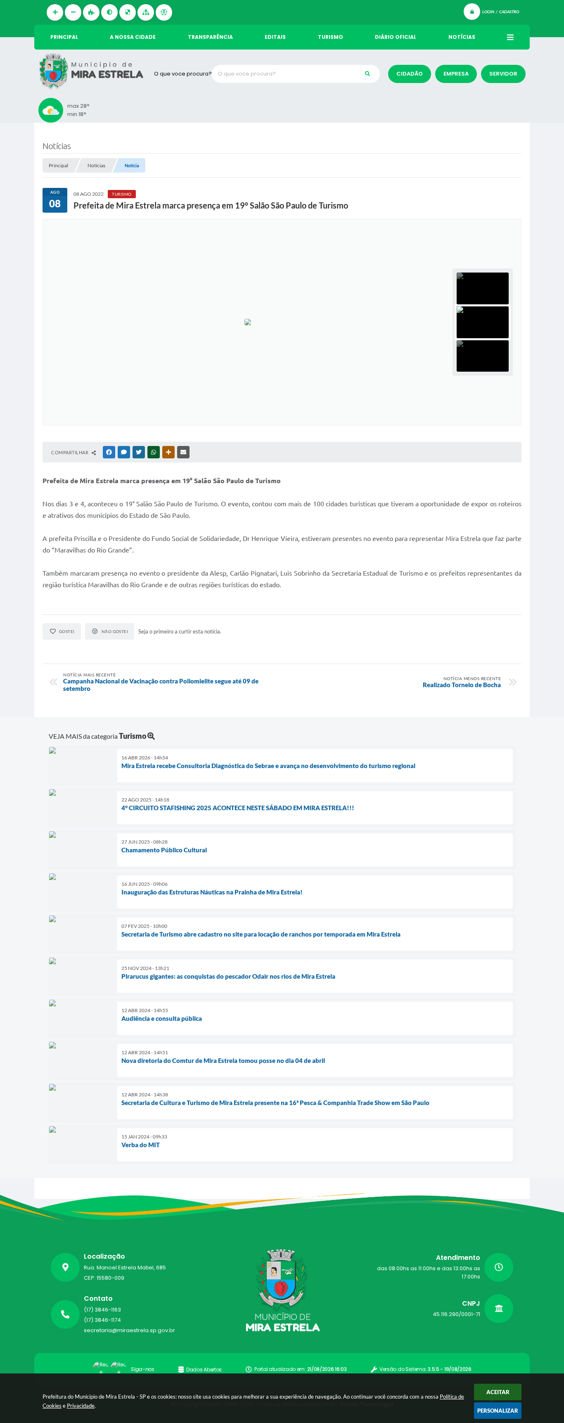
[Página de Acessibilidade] (164, 12)
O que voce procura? (183, 74)
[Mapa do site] (145, 12)
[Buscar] (367, 74)
